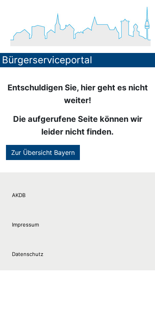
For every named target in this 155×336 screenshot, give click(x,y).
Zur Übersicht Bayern (43, 152)
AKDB (18, 195)
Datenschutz (27, 254)
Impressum (25, 224)
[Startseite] (80, 26)
